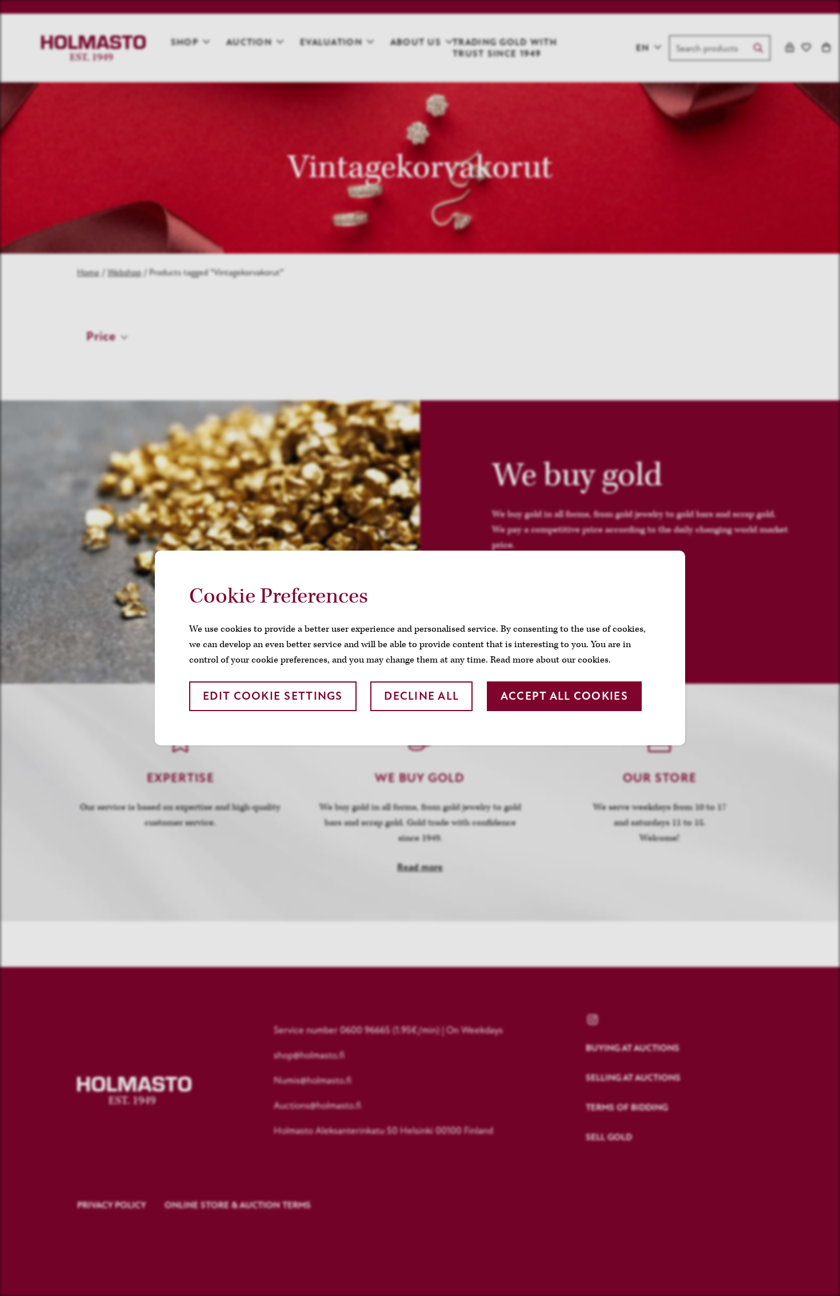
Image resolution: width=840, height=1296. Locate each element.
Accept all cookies (564, 696)
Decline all (421, 696)
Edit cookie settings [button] (273, 696)
